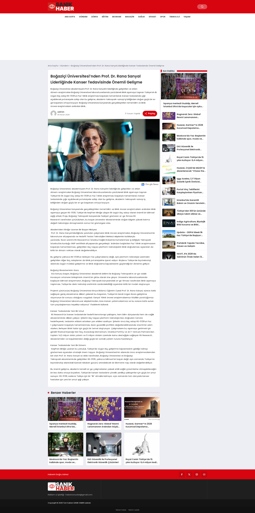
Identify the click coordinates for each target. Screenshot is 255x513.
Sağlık (141, 16)
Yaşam (187, 16)
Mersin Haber (121, 510)
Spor (162, 16)
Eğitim (105, 16)
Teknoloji (174, 16)
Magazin (129, 16)
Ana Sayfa (70, 16)
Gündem (83, 16)
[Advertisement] (127, 40)
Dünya (94, 16)
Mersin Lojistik (134, 510)
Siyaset (152, 16)
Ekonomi (116, 16)
